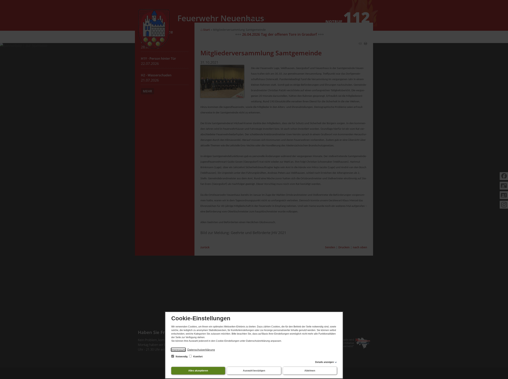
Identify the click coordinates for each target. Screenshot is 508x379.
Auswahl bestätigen (254, 370)
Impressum (178, 349)
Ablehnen (309, 370)
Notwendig (181, 356)
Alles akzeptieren (198, 370)
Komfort (198, 356)
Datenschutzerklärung (201, 349)
